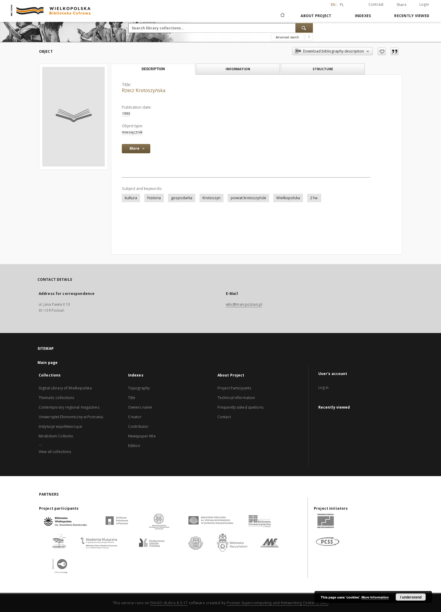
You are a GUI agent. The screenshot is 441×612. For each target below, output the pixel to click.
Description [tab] (153, 69)
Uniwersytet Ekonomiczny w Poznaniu (71, 416)
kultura (131, 197)
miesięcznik (132, 132)
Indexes (363, 15)
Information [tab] (238, 69)
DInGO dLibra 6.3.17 (169, 602)
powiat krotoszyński (248, 197)
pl (342, 5)
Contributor (138, 426)
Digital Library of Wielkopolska (65, 388)
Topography (139, 388)
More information (375, 597)
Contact (224, 416)
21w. (314, 197)
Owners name (140, 407)
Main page (48, 362)
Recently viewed (411, 15)
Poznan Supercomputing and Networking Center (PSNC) (277, 602)
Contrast (376, 4)
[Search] (304, 28)
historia (154, 197)
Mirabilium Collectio (56, 436)
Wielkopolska (288, 197)
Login (424, 4)
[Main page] (282, 15)
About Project (316, 15)
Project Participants (234, 388)
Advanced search (287, 37)
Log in (323, 387)
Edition (134, 445)
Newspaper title (142, 436)
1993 (126, 113)
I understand (411, 597)
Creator (135, 416)
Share (401, 4)
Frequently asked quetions (240, 407)
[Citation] (394, 51)
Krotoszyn (211, 197)
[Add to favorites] (382, 51)
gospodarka (181, 197)
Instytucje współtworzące (60, 426)
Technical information (236, 397)
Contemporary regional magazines (69, 407)
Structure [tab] (323, 69)
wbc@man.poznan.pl (244, 304)
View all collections (55, 451)
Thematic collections (56, 397)
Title (132, 397)
